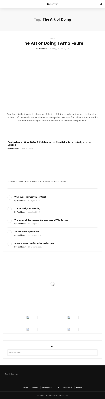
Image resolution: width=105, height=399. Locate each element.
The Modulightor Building (27, 208)
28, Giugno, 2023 (35, 224)
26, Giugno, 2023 (35, 235)
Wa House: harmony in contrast (30, 197)
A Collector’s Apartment (26, 231)
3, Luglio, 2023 (34, 201)
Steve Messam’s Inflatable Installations (34, 243)
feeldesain (43, 48)
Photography (47, 388)
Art (58, 388)
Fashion (79, 388)
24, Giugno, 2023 (35, 247)
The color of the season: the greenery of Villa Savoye (41, 220)
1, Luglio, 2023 (34, 212)
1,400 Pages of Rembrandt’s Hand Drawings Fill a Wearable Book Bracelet (52, 293)
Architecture (67, 388)
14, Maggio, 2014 (56, 48)
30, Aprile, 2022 (59, 283)
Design (25, 388)
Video (52, 38)
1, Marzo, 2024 (27, 148)
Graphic (35, 388)
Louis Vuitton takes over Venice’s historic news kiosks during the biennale (52, 268)
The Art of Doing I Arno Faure (52, 43)
